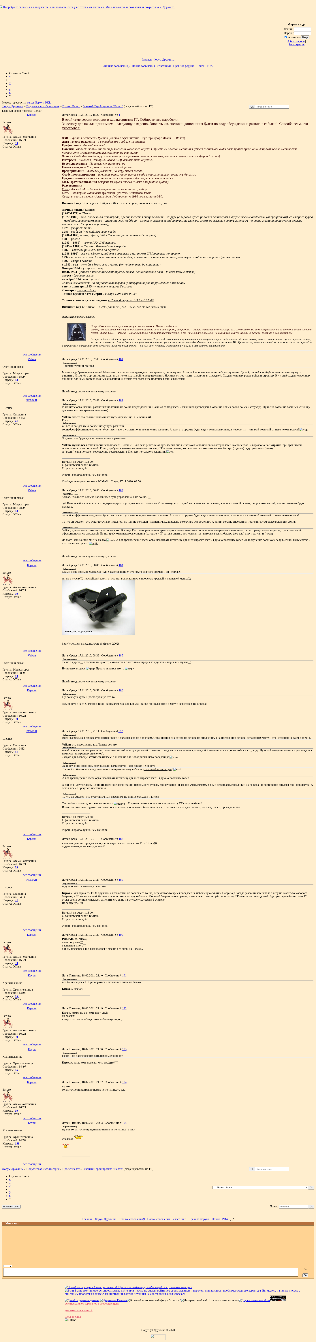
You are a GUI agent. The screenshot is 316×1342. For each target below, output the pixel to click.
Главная (147, 59)
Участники (164, 65)
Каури (32, 975)
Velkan (32, 359)
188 (121, 838)
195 (124, 1122)
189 (121, 879)
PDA (210, 65)
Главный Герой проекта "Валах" (103, 106)
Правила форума (183, 65)
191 (124, 975)
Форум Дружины (163, 59)
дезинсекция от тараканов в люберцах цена (92, 1303)
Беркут (39, 102)
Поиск (200, 65)
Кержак (31, 114)
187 (120, 731)
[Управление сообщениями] (311, 1265)
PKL (48, 102)
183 (121, 490)
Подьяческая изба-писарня (42, 106)
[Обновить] (303, 1265)
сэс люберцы (73, 1316)
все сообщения (32, 354)
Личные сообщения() (116, 65)
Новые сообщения (143, 65)
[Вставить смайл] (307, 1265)
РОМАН (31, 400)
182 (121, 400)
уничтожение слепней (79, 1310)
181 (121, 359)
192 (124, 1008)
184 (121, 565)
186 (121, 690)
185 (121, 655)
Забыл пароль (295, 41)
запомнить (294, 37)
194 (124, 1082)
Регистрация (296, 44)
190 (121, 934)
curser (30, 102)
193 (124, 1049)
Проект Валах (71, 106)
